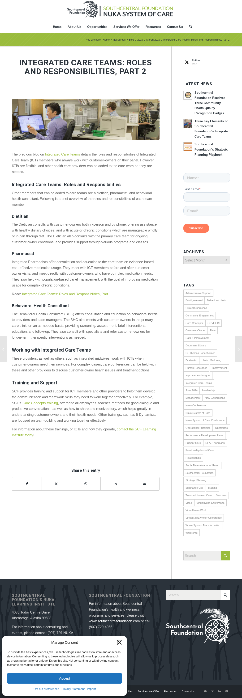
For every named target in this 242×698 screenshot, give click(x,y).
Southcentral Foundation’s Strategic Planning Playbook (211, 149)
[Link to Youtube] (226, 691)
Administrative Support (198, 293)
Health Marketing (211, 360)
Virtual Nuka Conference (210, 502)
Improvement (219, 367)
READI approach (215, 443)
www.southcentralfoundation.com (114, 621)
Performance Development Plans (204, 435)
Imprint (91, 689)
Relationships (193, 457)
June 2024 (192, 390)
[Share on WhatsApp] (85, 483)
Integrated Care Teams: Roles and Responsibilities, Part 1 (66, 294)
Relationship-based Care (200, 450)
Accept (64, 678)
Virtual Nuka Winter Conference (204, 517)
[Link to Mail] (205, 691)
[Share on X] (56, 483)
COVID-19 (213, 323)
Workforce (192, 532)
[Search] (189, 27)
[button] (119, 642)
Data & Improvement (197, 337)
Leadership (208, 390)
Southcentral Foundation (199, 472)
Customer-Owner (196, 330)
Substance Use (194, 487)
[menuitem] (57, 27)
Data (213, 330)
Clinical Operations (196, 308)
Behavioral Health (217, 300)
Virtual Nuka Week (196, 510)
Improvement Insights (198, 375)
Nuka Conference (196, 405)
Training (212, 487)
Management (193, 397)
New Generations (215, 397)
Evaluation (191, 360)
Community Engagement (200, 315)
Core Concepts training (40, 403)
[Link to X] (212, 691)
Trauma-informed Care (199, 495)
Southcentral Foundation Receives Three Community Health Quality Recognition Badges (209, 103)
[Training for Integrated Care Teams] (238, 349)
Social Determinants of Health (202, 465)
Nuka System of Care (198, 413)
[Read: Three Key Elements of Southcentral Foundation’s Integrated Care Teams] (187, 123)
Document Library (196, 345)
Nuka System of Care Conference (205, 420)
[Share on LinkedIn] (115, 483)
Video (189, 502)
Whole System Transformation (203, 525)
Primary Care (193, 443)
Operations (221, 427)
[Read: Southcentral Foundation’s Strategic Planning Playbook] (187, 146)
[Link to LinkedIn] (219, 691)
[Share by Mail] (144, 483)
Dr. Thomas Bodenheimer (200, 353)
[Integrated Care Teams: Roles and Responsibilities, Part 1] (3, 349)
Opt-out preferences (46, 689)
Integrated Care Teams (62, 154)
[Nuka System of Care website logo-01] (121, 10)
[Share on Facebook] (27, 483)
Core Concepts (194, 323)
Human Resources (196, 367)
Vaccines (221, 495)
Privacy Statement (73, 689)
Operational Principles (198, 427)
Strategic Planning (196, 480)
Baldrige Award (194, 300)
